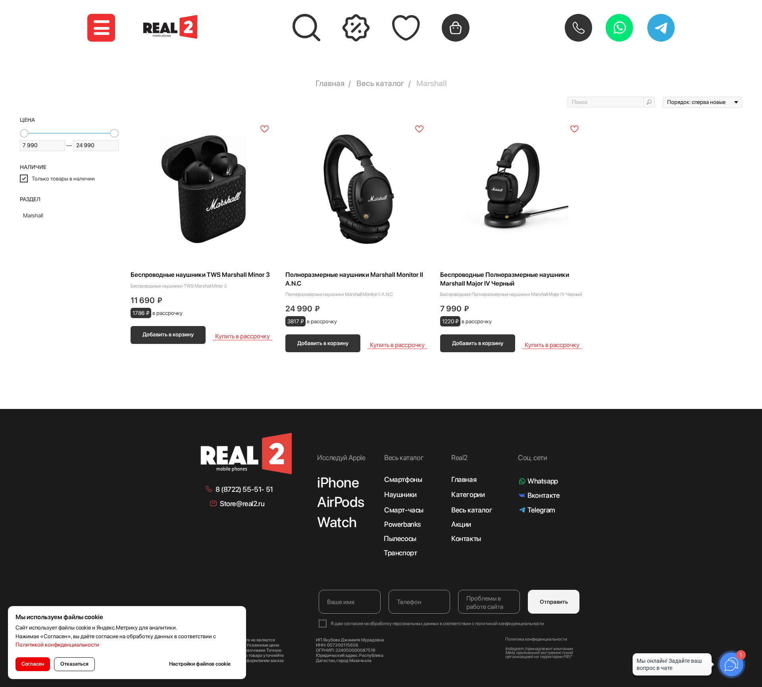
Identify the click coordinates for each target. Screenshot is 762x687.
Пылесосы (400, 538)
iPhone (338, 482)
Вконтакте (543, 495)
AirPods (340, 501)
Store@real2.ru (242, 503)
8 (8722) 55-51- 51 (244, 489)
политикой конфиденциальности (509, 623)
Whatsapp (542, 481)
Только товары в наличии (63, 178)
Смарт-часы (403, 510)
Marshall (431, 83)
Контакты (466, 538)
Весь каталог (380, 83)
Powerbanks (402, 524)
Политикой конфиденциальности (57, 644)
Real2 (459, 457)
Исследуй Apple (341, 457)
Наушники (400, 494)
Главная (330, 83)
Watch (337, 522)
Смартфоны (403, 479)
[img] (247, 453)
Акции (461, 524)
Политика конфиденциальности (536, 639)
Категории (468, 494)
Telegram (541, 510)
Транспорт (400, 553)
